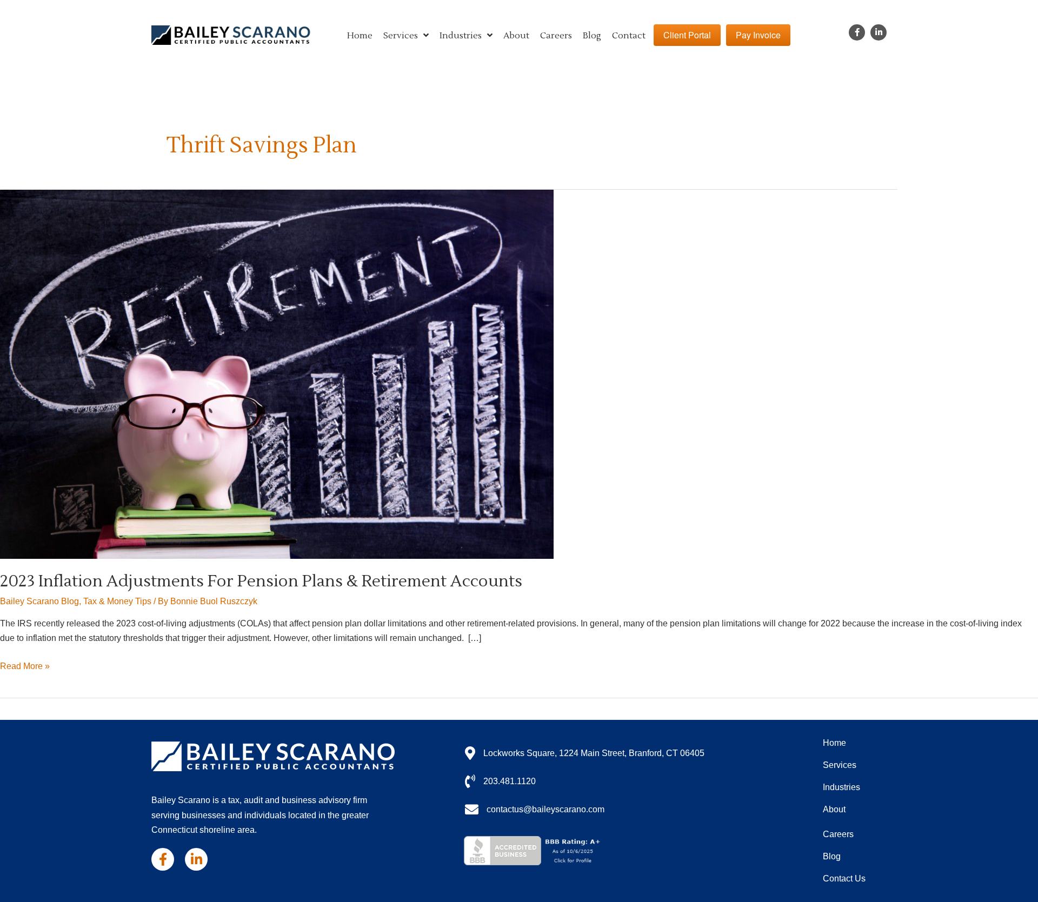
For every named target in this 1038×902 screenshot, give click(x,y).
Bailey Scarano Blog (39, 601)
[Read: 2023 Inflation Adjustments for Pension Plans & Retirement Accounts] (277, 373)
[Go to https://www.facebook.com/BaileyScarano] (857, 32)
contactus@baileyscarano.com (545, 809)
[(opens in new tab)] (534, 850)
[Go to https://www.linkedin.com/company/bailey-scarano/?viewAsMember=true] (878, 32)
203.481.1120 (509, 781)
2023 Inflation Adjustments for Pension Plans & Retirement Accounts (261, 581)
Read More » (25, 667)
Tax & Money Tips (117, 601)
